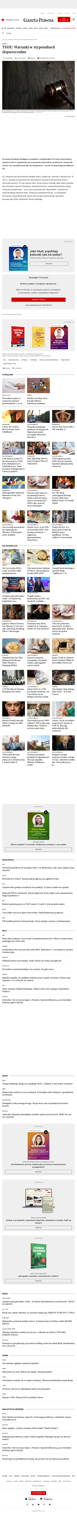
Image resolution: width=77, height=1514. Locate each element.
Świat (4, 1080)
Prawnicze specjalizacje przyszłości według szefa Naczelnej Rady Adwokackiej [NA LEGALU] (38, 1344)
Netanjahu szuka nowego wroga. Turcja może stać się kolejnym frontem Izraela (35, 1104)
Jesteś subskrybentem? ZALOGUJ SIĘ (38, 305)
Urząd (5, 39)
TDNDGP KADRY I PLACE (9, 363)
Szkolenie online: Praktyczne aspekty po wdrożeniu (47, 258)
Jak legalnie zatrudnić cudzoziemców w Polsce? (38, 1276)
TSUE (4, 360)
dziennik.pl (51, 13)
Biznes (4, 909)
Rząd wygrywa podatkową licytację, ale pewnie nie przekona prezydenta (35, 1459)
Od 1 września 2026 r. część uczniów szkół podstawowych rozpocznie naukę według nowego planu (12, 571)
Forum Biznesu (67, 1481)
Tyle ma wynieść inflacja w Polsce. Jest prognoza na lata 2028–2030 (38, 571)
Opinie (4, 1360)
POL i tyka (5, 1309)
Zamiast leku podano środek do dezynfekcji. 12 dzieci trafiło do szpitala (35, 887)
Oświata (10, 39)
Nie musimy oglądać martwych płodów (20, 1363)
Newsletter (54, 1481)
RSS (73, 1476)
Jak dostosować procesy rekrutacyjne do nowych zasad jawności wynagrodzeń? (38, 1165)
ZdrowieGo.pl (46, 1481)
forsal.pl (59, 13)
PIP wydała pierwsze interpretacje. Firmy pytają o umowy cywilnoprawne (36, 921)
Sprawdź (49, 264)
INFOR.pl (21, 1481)
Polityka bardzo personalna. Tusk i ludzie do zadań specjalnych (31, 960)
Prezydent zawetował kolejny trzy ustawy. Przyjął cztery (28, 969)
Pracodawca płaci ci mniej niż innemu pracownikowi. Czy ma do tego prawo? (12, 401)
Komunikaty (25, 1476)
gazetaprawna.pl (37, 1481)
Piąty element (6, 1298)
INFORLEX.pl (28, 1481)
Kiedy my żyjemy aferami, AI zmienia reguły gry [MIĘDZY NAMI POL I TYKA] (38, 1312)
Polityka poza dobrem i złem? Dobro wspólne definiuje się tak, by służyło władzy (36, 1438)
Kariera (33, 1476)
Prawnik (4, 946)
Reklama (17, 1476)
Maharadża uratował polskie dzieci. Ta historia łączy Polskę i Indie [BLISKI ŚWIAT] (37, 1322)
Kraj (3, 864)
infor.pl (67, 13)
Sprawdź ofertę (38, 300)
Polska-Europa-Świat (8, 1329)
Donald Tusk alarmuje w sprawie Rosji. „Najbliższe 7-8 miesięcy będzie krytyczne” (63, 571)
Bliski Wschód (6, 1100)
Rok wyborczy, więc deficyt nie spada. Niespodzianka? (27, 1372)
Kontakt (4, 1476)
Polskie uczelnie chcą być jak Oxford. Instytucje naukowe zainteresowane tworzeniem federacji (37, 401)
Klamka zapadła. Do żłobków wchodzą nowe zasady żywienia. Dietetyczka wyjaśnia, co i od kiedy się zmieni (36, 979)
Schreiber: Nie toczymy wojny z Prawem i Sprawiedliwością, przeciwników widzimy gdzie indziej (36, 1001)
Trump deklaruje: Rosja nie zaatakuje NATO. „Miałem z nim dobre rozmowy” (38, 1083)
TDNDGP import (65, 360)
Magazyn (5, 957)
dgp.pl (43, 13)
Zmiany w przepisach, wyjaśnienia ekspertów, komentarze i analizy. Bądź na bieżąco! (38, 1221)
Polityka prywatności (43, 1476)
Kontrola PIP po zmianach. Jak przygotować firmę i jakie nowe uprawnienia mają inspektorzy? (37, 894)
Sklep (74, 13)
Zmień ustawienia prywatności (61, 1476)
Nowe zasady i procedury (38, 1273)
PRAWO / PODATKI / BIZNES (38, 1217)
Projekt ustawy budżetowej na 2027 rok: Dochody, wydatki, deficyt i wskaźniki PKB (38, 598)
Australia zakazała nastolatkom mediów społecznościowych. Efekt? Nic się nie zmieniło (36, 1115)
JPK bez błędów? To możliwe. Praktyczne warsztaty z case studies (38, 844)
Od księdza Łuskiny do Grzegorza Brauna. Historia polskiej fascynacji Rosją (37, 1380)
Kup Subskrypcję (64, 19)
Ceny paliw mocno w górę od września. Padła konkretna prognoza (32, 912)
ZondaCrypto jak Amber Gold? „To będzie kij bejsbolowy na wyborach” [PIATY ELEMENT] (13, 598)
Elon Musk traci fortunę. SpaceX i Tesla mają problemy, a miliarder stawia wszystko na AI (36, 1418)
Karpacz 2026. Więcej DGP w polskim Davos (22, 1397)
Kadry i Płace (6, 395)
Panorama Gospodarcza (38, 1485)
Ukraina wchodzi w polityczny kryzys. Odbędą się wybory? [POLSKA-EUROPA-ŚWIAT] (34, 1333)
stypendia (24, 360)
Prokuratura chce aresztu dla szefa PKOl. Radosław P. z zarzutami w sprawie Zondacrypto (37, 951)
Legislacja (5, 966)
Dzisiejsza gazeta (12, 20)
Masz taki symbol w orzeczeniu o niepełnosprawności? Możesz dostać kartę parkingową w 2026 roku (37, 939)
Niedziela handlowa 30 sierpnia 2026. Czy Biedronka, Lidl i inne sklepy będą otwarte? (38, 869)
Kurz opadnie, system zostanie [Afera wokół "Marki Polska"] (30, 1428)
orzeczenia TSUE (13, 360)
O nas (10, 1476)
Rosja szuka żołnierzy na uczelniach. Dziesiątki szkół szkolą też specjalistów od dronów (37, 1093)
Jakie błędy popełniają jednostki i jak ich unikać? (46, 253)
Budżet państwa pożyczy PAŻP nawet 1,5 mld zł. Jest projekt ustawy (33, 904)
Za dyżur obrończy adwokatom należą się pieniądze (26, 1389)
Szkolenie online (38, 842)
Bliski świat (5, 1318)
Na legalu (5, 1340)
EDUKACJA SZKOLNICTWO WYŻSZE (49, 360)
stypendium (33, 360)
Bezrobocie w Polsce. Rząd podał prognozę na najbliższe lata (30, 879)
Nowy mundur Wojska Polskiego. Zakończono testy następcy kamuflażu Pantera (35, 990)
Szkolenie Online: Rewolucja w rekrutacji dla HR (38, 1162)
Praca (4, 875)
